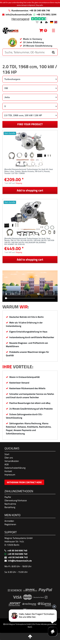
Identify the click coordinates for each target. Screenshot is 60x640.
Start (6, 454)
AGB (6, 464)
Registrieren (10, 524)
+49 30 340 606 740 (17, 550)
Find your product (30, 124)
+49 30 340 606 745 (18, 557)
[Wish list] (37, 22)
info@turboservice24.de (19, 14)
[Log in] (41, 22)
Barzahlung (9, 507)
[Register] (47, 22)
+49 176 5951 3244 (46, 14)
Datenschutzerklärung (14, 467)
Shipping (19, 183)
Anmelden (9, 521)
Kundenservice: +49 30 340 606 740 (31, 10)
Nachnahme (10, 503)
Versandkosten (11, 461)
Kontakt (8, 471)
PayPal (7, 497)
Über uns (8, 457)
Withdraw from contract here (24, 482)
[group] (30, 149)
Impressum (9, 474)
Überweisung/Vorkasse (15, 500)
